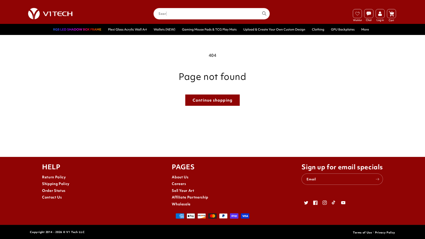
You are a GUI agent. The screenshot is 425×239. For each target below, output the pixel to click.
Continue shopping (212, 100)
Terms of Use (362, 232)
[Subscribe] (377, 179)
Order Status (54, 190)
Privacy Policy (385, 232)
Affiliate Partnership (190, 197)
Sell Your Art (183, 190)
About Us (180, 177)
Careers (179, 183)
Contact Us (52, 197)
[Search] (264, 13)
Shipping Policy (56, 183)
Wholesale (181, 204)
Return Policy (54, 177)
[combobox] (212, 13)
